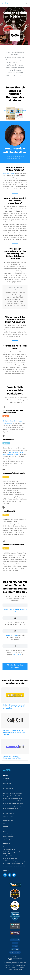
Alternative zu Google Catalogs (12, 806)
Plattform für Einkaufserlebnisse (12, 793)
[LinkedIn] (14, 875)
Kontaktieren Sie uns (11, 635)
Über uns (6, 824)
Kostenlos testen (8, 788)
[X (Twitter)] (5, 875)
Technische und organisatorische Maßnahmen (12, 852)
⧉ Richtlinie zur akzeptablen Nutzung (14, 861)
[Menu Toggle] (22, 3)
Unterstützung (7, 834)
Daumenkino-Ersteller (9, 816)
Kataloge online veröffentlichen (12, 796)
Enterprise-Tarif (17, 654)
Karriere (5, 826)
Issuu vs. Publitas (8, 811)
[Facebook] (9, 875)
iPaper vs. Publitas (8, 813)
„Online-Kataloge (8, 173)
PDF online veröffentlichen (11, 808)
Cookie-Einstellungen (9, 856)
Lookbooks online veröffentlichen (13, 798)
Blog (4, 831)
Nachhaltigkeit (7, 839)
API (4, 786)
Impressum (6, 847)
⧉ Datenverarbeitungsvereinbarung (13, 863)
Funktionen (6, 781)
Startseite (6, 778)
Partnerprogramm (8, 836)
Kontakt (5, 829)
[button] (5, 416)
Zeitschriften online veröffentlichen (13, 801)
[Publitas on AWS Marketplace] (15, 958)
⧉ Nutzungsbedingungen (10, 858)
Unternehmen (7, 783)
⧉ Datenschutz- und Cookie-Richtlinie (14, 866)
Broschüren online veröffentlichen (13, 803)
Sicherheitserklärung (9, 849)
